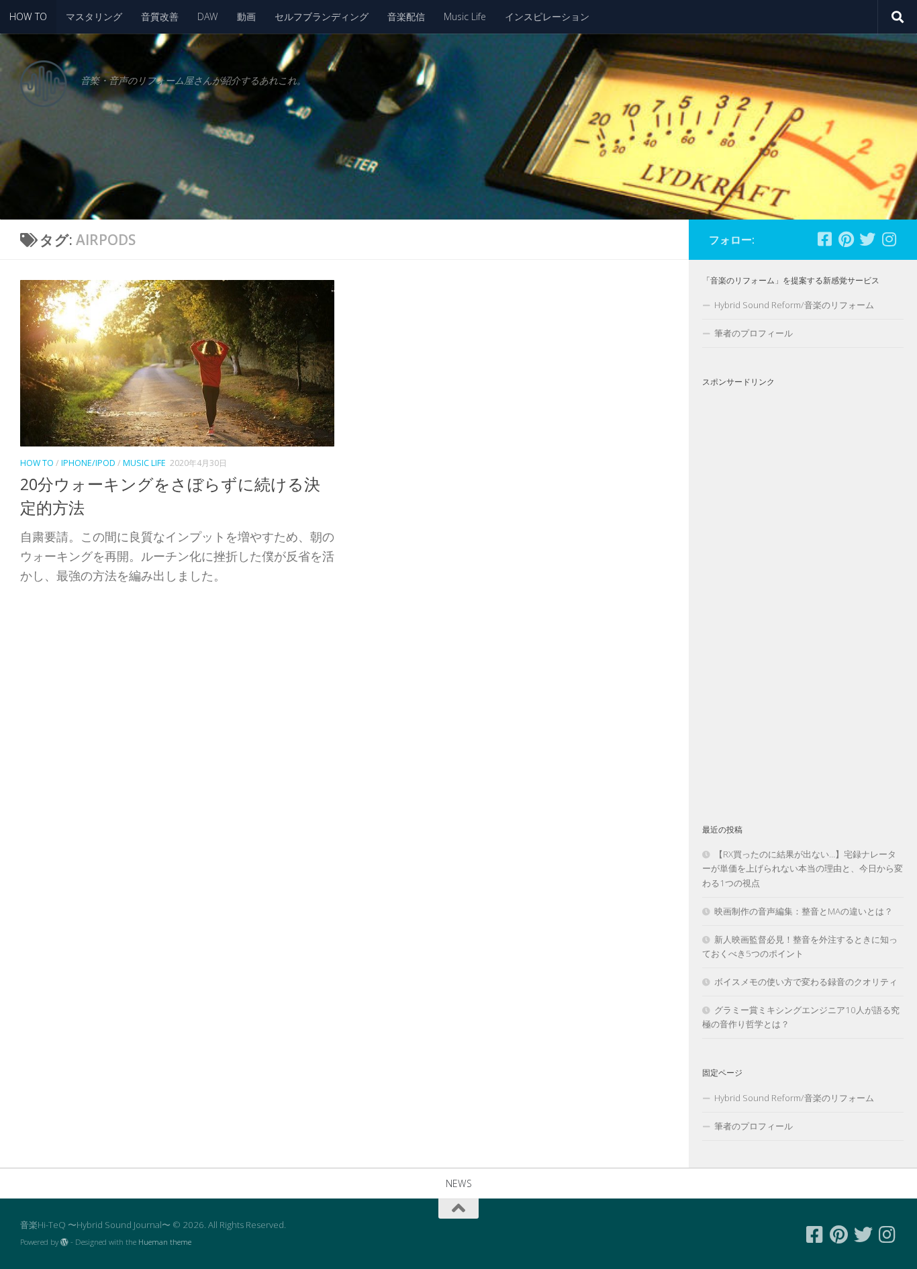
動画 (246, 16)
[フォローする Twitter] (867, 239)
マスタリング (94, 16)
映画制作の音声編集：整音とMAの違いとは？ (803, 911)
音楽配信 (406, 16)
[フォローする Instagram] (889, 239)
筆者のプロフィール (753, 333)
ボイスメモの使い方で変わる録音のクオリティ (806, 982)
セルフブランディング (322, 16)
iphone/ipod (88, 463)
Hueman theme (164, 1242)
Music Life (465, 16)
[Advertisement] (803, 594)
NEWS (459, 1183)
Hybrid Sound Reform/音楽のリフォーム (794, 305)
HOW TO (28, 16)
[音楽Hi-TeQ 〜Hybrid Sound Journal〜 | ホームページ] (43, 83)
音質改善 (160, 16)
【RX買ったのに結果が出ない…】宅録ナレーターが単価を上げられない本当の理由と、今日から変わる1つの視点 (802, 868)
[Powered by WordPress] (64, 1242)
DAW (207, 16)
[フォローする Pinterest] (846, 239)
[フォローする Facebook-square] (824, 239)
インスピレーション (547, 16)
